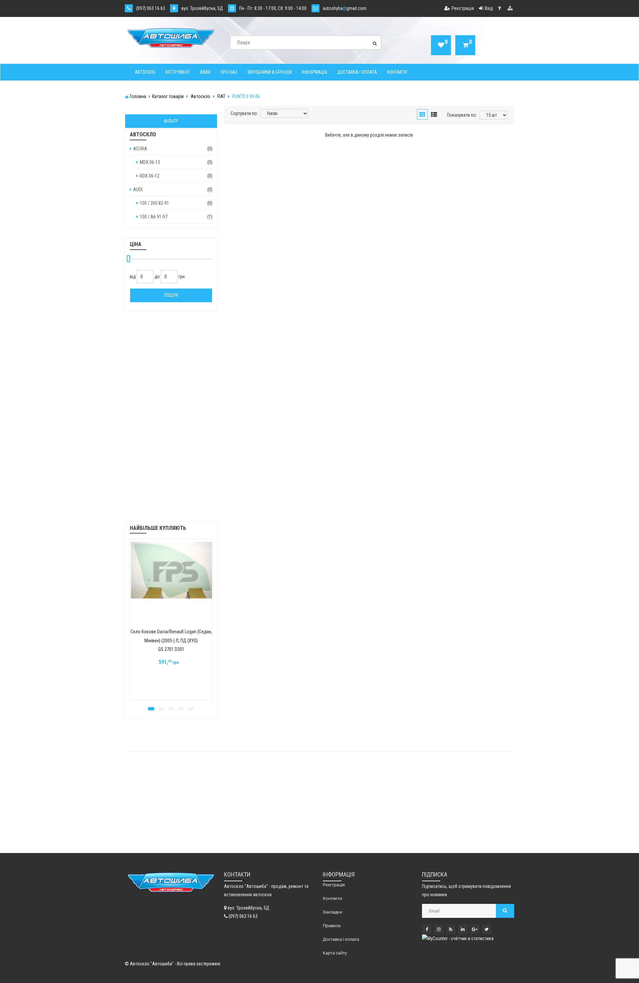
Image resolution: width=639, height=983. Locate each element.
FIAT (221, 96)
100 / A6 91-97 (153, 216)
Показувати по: (462, 115)
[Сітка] (422, 115)
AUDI (137, 189)
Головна (138, 96)
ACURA (140, 148)
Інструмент (177, 72)
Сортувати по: (244, 113)
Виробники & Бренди (270, 72)
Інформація (314, 72)
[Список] (434, 115)
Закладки (332, 912)
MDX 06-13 (150, 162)
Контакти (397, 72)
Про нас (229, 72)
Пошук (171, 295)
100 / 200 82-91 (154, 203)
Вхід (489, 8)
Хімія (205, 72)
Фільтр (171, 121)
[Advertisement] (171, 420)
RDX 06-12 (149, 176)
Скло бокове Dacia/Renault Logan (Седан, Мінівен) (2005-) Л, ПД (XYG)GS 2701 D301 (171, 640)
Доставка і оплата (357, 72)
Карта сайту (335, 953)
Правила (331, 925)
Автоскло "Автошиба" (152, 963)
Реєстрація (463, 8)
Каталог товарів (168, 96)
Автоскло (145, 72)
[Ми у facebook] (427, 929)
